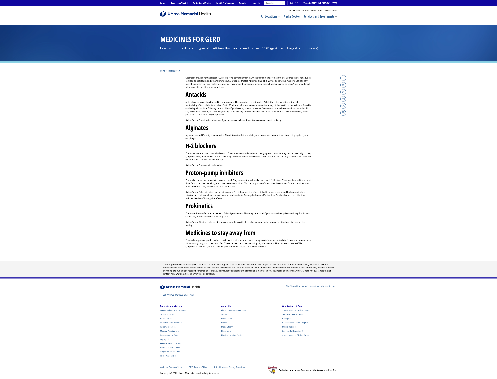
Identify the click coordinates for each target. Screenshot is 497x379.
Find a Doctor (291, 16)
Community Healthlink (291, 331)
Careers (163, 3)
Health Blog (170, 351)
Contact (224, 314)
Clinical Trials (167, 314)
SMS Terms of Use (198, 367)
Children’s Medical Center (292, 314)
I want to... (256, 3)
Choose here (269, 3)
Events (224, 322)
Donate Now (226, 318)
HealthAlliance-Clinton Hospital (295, 322)
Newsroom (226, 331)
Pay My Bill (164, 339)
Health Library (174, 70)
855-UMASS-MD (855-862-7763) (321, 3)
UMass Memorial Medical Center (296, 310)
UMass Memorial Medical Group (295, 335)
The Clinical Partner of (311, 286)
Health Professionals (225, 3)
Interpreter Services (168, 327)
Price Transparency (168, 356)
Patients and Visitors (202, 3)
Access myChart (180, 3)
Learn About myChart (169, 335)
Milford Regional (289, 327)
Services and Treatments (319, 16)
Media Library (227, 327)
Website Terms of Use (171, 367)
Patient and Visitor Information (173, 310)
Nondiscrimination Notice (232, 335)
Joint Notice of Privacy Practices (229, 367)
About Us (226, 306)
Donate (242, 3)
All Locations (269, 16)
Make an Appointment (169, 331)
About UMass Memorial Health (234, 310)
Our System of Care (292, 306)
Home (162, 70)
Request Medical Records (170, 343)
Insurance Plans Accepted (171, 322)
